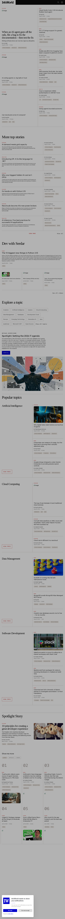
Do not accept (25, 910)
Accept (10, 910)
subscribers (10, 913)
